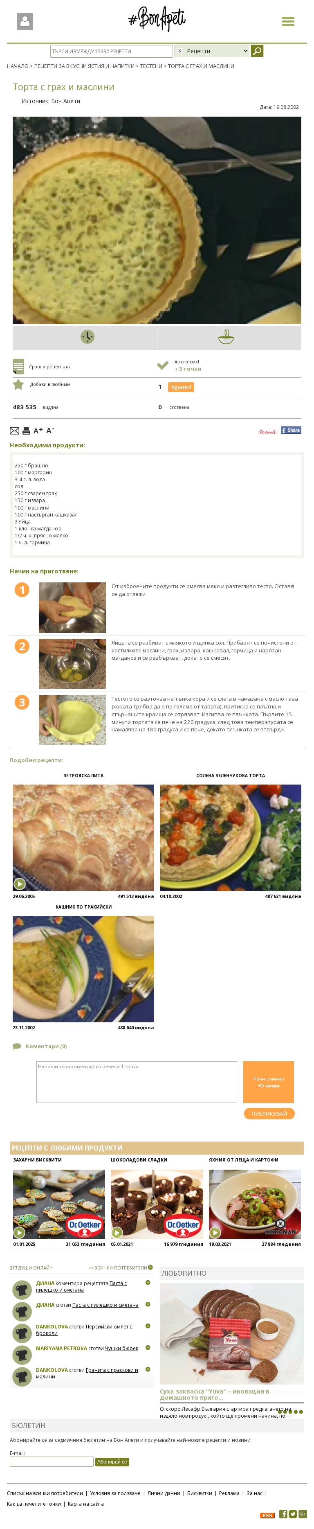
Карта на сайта (86, 1503)
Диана (45, 1283)
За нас (254, 1493)
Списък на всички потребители (45, 1493)
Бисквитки (199, 1493)
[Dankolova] (22, 1334)
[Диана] (22, 1290)
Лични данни (164, 1493)
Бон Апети (65, 101)
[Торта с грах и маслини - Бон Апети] (72, 607)
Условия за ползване (115, 1493)
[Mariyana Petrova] (22, 1355)
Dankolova (52, 1326)
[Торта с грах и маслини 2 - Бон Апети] (72, 664)
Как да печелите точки (34, 1503)
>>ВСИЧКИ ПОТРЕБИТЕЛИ (118, 1268)
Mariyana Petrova (61, 1348)
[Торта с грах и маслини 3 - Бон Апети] (72, 720)
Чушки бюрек (121, 1348)
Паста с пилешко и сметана (81, 1286)
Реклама (229, 1493)
